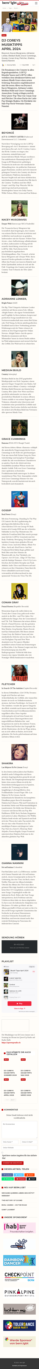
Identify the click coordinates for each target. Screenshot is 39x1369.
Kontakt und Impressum (19, 1365)
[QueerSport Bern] (19, 1244)
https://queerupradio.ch (11, 1042)
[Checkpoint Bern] (19, 1277)
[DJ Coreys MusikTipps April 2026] (11, 1083)
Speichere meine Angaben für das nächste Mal (19, 1156)
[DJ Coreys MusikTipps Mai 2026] (28, 1063)
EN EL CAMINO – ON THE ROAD (14, 1205)
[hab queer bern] (19, 1228)
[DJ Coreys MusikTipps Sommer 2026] (11, 1063)
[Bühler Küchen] (19, 1309)
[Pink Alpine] (19, 1293)
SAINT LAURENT (8, 1210)
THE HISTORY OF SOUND (12, 1200)
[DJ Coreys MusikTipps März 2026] (28, 1083)
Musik (4, 35)
